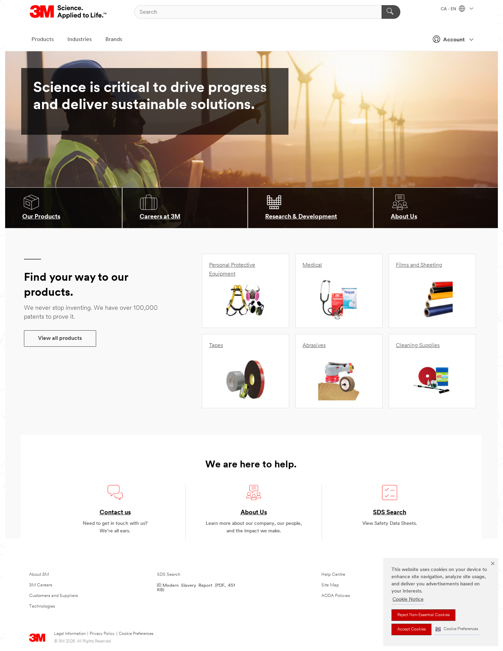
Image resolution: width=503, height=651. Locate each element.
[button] (456, 629)
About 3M (39, 574)
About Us (254, 513)
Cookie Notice (408, 599)
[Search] (391, 12)
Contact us (115, 513)
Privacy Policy (102, 634)
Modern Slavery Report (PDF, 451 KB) (196, 587)
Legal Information (70, 634)
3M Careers (40, 585)
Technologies (42, 606)
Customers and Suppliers (53, 596)
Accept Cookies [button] (411, 629)
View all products (60, 338)
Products (42, 39)
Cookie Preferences (136, 634)
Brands (113, 39)
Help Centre (333, 574)
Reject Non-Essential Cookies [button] (423, 615)
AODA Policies (335, 596)
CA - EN (449, 9)
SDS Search (389, 513)
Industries (79, 39)
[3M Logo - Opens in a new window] (68, 12)
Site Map (330, 585)
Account (454, 40)
